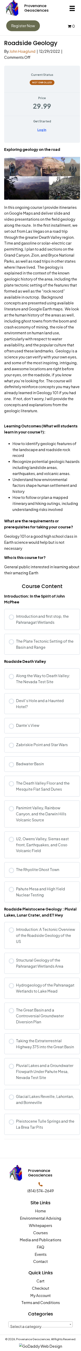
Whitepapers (40, 1225)
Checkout (40, 1288)
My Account (40, 1295)
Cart (40, 1280)
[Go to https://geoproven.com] (34, 8)
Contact (40, 1261)
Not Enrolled (42, 82)
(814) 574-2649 (40, 1190)
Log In (41, 130)
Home (40, 1210)
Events (41, 1254)
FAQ (40, 1247)
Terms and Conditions (40, 1302)
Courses (40, 1232)
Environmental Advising (40, 1218)
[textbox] (40, 1326)
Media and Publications (40, 1239)
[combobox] (40, 1324)
